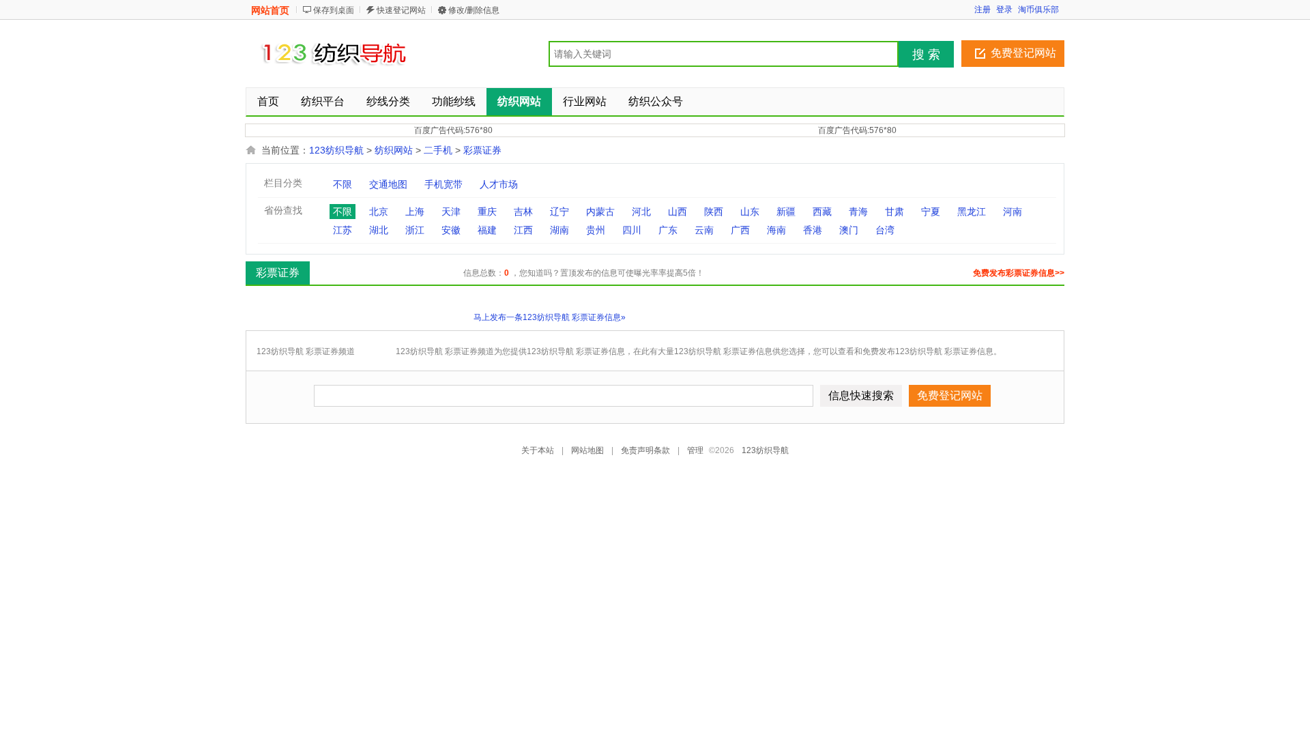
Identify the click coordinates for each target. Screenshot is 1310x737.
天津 (451, 211)
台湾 (884, 230)
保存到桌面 (333, 10)
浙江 (414, 230)
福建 (487, 230)
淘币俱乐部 (1038, 9)
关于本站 (537, 450)
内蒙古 (600, 211)
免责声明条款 (645, 450)
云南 (704, 230)
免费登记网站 (1023, 53)
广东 (668, 230)
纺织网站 (394, 150)
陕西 (713, 211)
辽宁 (559, 211)
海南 (776, 230)
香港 (812, 230)
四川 (631, 230)
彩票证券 (482, 150)
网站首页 (270, 10)
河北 (641, 211)
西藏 (822, 211)
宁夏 (930, 211)
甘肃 (894, 211)
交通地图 (388, 184)
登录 (1004, 9)
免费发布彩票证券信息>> (1018, 273)
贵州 (595, 230)
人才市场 (499, 184)
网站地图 (587, 450)
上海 (414, 211)
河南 (1012, 211)
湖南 (559, 230)
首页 (268, 101)
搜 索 (926, 54)
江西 (523, 230)
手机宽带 (443, 184)
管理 (695, 450)
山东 (749, 211)
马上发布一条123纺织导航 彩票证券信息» (550, 317)
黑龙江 (971, 211)
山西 (677, 211)
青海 (858, 211)
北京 (378, 211)
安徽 (451, 230)
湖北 (378, 230)
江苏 (342, 230)
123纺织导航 (337, 150)
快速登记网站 (401, 10)
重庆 (487, 211)
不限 (342, 184)
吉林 (523, 211)
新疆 (786, 211)
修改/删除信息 (473, 10)
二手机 (438, 150)
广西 (740, 230)
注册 (982, 9)
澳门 (848, 230)
